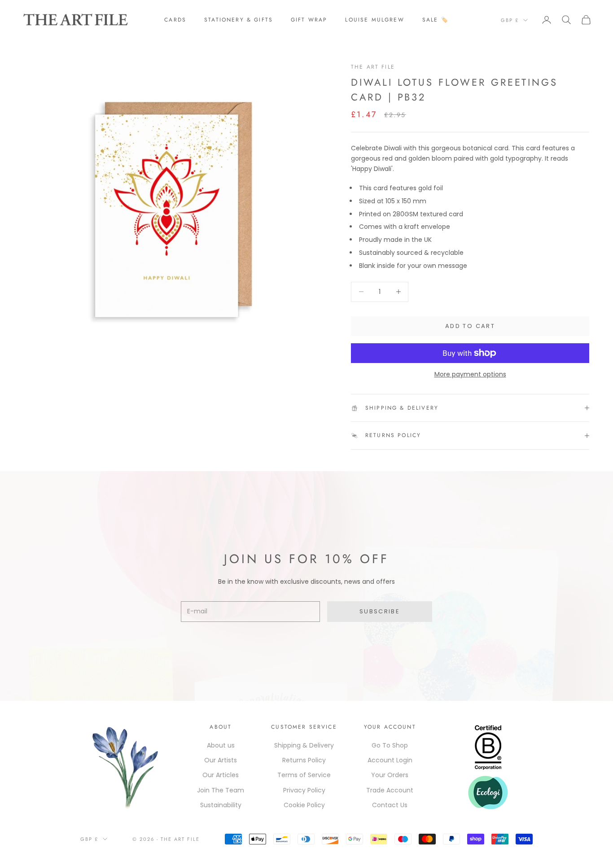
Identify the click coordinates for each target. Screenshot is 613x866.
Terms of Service (304, 774)
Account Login (390, 760)
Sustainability (220, 804)
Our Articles (220, 774)
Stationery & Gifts (238, 20)
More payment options (470, 374)
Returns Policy (304, 760)
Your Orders (389, 774)
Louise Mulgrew (374, 20)
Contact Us (389, 804)
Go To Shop (390, 745)
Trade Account (389, 790)
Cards (175, 20)
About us (221, 745)
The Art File (373, 67)
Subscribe (379, 611)
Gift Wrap (309, 20)
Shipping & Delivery (304, 745)
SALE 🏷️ (435, 20)
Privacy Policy (304, 790)
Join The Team (220, 790)
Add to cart (470, 326)
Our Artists (220, 760)
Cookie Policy (304, 804)
